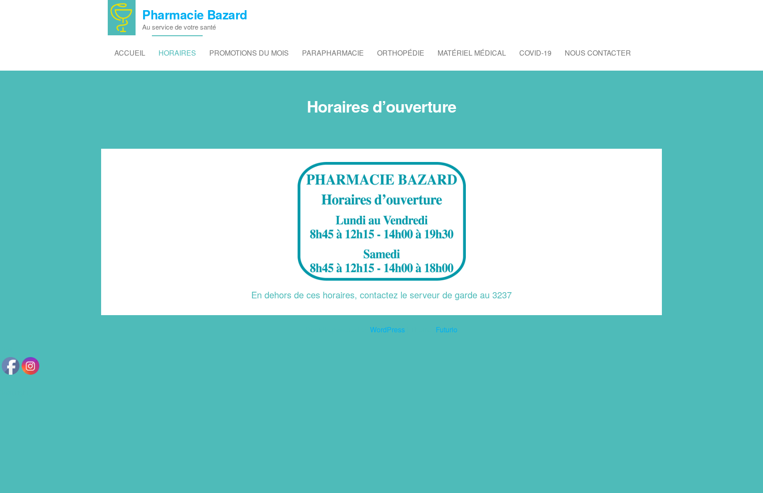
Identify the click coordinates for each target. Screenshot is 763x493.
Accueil (129, 53)
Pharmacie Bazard (194, 14)
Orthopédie (400, 53)
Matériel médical (472, 53)
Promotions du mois (249, 53)
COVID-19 (535, 53)
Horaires (177, 53)
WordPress (387, 329)
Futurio (446, 329)
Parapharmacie (333, 53)
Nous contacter (598, 53)
